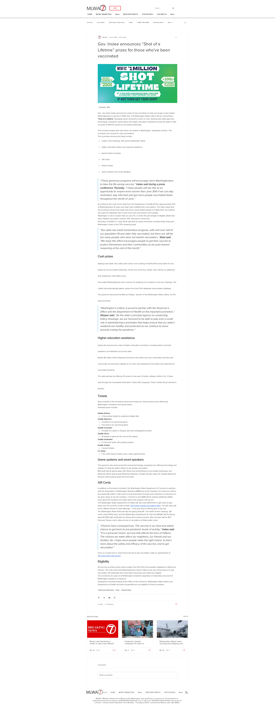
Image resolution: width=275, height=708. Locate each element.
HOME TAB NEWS (143, 22)
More (169, 22)
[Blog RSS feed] (186, 692)
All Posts (90, 22)
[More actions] (176, 37)
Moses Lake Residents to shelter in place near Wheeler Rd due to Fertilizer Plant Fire (102, 642)
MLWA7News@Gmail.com (130, 700)
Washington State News (117, 22)
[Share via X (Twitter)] (104, 598)
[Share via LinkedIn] (109, 598)
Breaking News (158, 22)
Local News (101, 22)
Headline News (126, 590)
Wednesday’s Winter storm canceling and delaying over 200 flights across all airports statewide (171, 642)
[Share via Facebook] (99, 598)
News (131, 22)
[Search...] (173, 8)
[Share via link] (115, 598)
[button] (185, 22)
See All (185, 616)
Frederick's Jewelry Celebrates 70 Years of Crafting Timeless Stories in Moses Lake (136, 642)
